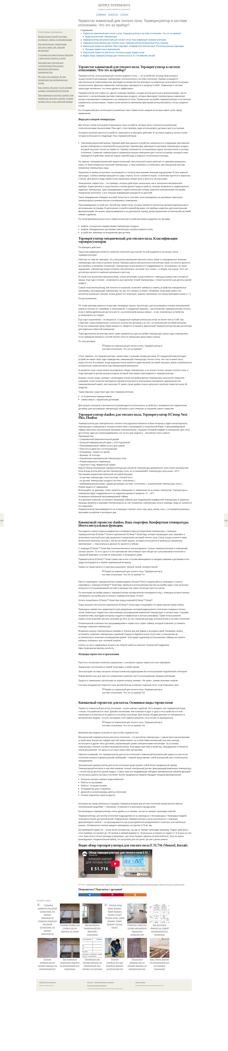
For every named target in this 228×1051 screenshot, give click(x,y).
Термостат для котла (166, 884)
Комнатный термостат (112, 884)
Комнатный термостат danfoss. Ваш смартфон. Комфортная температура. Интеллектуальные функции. (133, 46)
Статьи (124, 14)
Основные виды (179, 884)
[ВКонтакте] (89, 894)
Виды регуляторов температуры (101, 36)
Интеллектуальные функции (148, 884)
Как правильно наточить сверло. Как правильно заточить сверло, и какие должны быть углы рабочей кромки (55, 98)
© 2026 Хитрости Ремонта (47, 982)
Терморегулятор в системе (95, 884)
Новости (113, 14)
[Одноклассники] (135, 894)
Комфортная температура (129, 884)
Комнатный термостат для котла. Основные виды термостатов (113, 52)
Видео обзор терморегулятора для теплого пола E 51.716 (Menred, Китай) (119, 55)
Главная (101, 14)
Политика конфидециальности (97, 985)
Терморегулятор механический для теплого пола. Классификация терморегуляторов (124, 39)
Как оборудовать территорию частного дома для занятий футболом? (52, 47)
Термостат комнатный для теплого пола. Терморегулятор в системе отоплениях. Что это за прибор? (132, 33)
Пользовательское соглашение (104, 982)
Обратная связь (140, 982)
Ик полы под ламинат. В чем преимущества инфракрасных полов (53, 80)
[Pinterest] (112, 894)
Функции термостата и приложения (102, 49)
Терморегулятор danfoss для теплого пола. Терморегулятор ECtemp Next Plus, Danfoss (125, 42)
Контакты (90, 982)
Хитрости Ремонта (114, 5)
